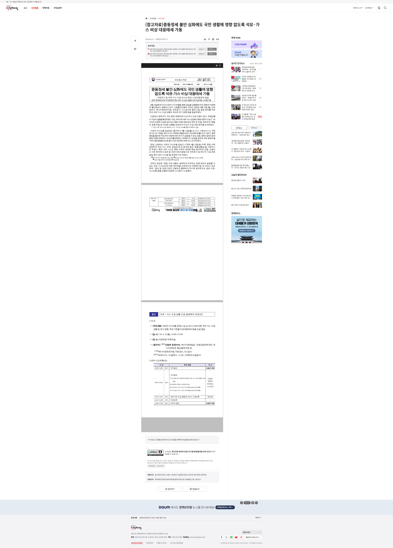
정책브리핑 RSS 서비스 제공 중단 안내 (152, 518)
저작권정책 (151, 466)
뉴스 (25, 7)
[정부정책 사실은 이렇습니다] (246, 54)
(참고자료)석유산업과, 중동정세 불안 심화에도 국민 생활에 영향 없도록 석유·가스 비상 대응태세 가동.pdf (173, 50)
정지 (252, 502)
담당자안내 (160, 466)
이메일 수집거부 (161, 543)
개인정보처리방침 (136, 543)
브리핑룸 (34, 7)
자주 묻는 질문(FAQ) (176, 543)
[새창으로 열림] (213, 39)
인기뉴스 (239, 127)
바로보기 (201, 49)
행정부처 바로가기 (252, 537)
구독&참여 (58, 7)
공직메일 (368, 8)
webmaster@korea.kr (197, 537)
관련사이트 (246, 532)
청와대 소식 (357, 8)
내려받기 (211, 49)
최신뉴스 (254, 127)
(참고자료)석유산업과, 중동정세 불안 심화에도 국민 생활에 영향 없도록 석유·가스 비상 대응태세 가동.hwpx (173, 55)
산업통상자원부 (160, 39)
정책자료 (45, 7)
